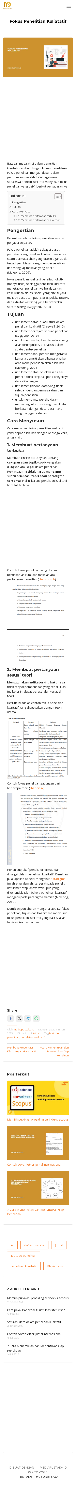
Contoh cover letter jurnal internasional (34, 1164)
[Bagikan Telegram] (27, 1018)
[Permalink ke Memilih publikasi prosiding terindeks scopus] (38, 1098)
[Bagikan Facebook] (10, 1018)
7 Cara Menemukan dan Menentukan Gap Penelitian (54, 1051)
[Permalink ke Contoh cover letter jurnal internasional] (38, 1143)
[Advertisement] (38, 121)
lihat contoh (47, 579)
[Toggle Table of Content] (56, 196)
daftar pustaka (34, 1245)
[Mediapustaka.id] (7, 6)
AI (12, 1245)
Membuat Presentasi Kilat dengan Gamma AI (21, 1049)
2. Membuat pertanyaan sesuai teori (39, 220)
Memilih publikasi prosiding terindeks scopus (38, 1119)
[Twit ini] (19, 1018)
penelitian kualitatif (32, 1037)
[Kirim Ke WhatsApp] (36, 1018)
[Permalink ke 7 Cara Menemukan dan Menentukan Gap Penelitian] (38, 1188)
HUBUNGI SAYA (47, 1476)
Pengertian (19, 202)
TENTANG (25, 1476)
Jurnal (59, 1245)
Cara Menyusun (22, 211)
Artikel (36, 1033)
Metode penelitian (23, 1255)
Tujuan (16, 207)
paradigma (58, 879)
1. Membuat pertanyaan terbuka (37, 216)
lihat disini (36, 788)
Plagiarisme (55, 1266)
